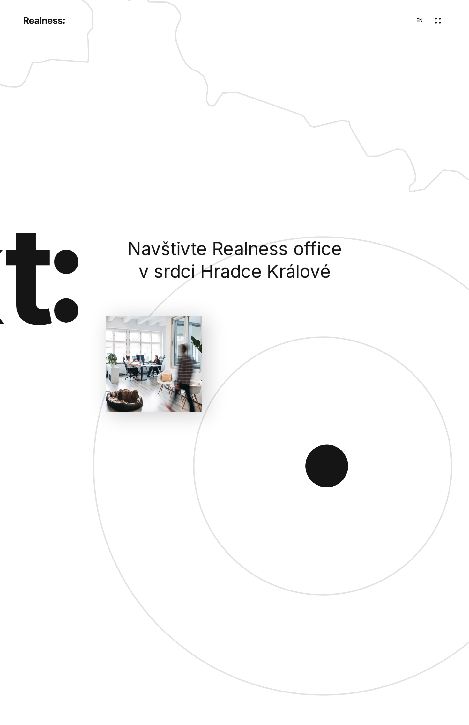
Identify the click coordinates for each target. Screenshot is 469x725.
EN (419, 20)
